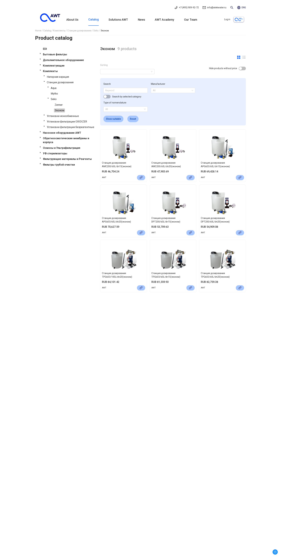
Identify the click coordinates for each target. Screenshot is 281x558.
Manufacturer (158, 84)
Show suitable (113, 119)
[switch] (242, 68)
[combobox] (172, 90)
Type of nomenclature (114, 102)
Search (107, 84)
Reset (133, 119)
